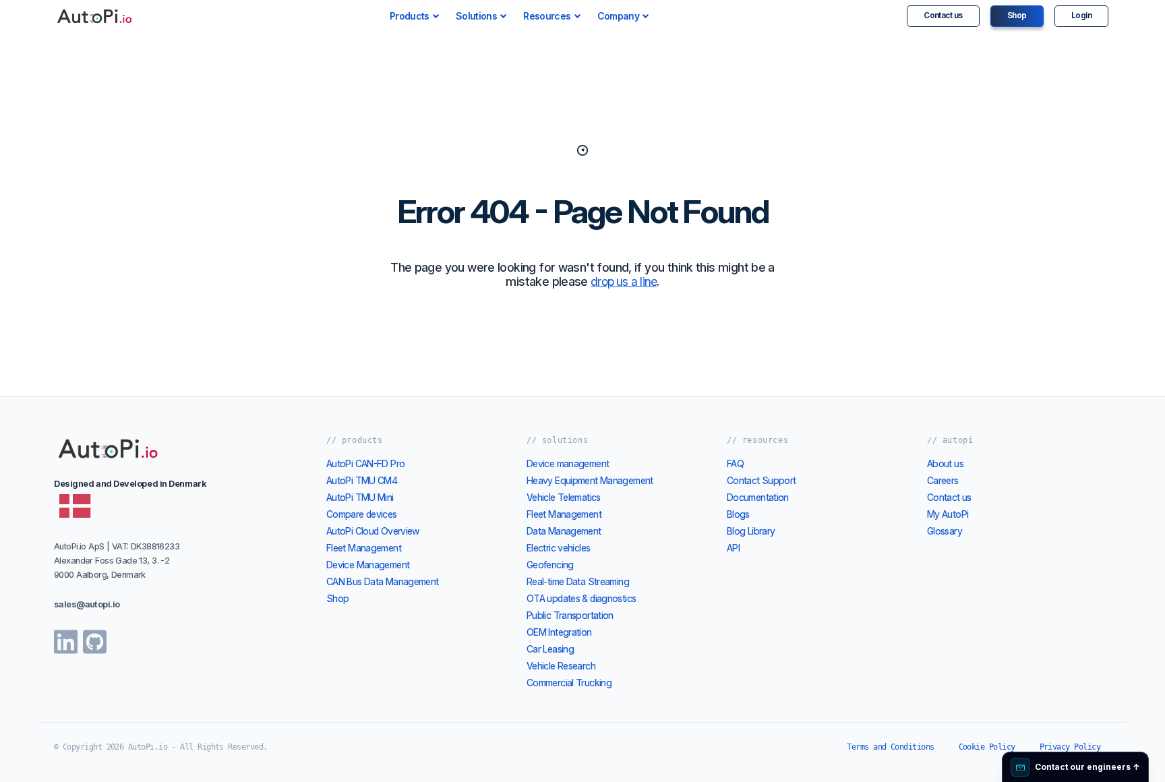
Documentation (758, 497)
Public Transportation (570, 615)
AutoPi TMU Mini (360, 497)
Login (1081, 15)
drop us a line (624, 281)
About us (945, 463)
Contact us (943, 15)
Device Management (367, 564)
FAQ (735, 463)
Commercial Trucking (569, 682)
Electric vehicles (558, 547)
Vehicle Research (561, 665)
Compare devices (361, 514)
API (733, 547)
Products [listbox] (409, 16)
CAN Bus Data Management (382, 581)
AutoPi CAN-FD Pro (365, 463)
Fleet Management (363, 547)
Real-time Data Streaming (578, 581)
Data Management (564, 531)
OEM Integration (559, 632)
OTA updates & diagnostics (581, 598)
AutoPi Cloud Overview (373, 531)
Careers (943, 480)
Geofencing (550, 564)
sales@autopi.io (86, 604)
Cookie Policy (987, 747)
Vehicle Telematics (564, 497)
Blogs (738, 514)
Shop (1017, 15)
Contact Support (761, 480)
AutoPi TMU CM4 (361, 480)
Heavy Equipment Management (590, 480)
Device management (568, 463)
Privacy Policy (1070, 747)
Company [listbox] (618, 16)
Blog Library (751, 531)
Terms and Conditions (890, 747)
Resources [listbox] (546, 16)
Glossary (944, 531)
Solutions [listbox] (476, 16)
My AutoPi (947, 514)
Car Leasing (550, 649)
